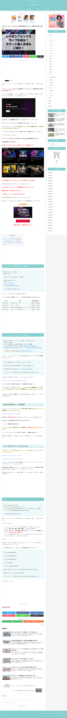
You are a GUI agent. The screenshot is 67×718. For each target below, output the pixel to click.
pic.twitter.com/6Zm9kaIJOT (23, 510)
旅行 (50, 103)
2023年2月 (50, 201)
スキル (51, 50)
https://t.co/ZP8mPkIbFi (19, 572)
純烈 (51, 64)
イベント (4, 607)
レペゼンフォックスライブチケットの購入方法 (11, 239)
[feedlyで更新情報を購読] (12, 621)
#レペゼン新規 (11, 283)
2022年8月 (50, 217)
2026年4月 (50, 175)
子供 (50, 98)
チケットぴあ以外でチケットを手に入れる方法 (13, 242)
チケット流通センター (30, 450)
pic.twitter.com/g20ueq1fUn (26, 369)
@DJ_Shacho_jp (25, 345)
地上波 (51, 85)
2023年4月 (50, 196)
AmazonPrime (53, 77)
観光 (51, 71)
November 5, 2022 (16, 289)
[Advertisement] (23, 70)
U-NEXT (51, 82)
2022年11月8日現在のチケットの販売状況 (12, 241)
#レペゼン (6, 283)
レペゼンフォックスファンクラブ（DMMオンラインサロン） (15, 380)
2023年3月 (50, 199)
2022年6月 (50, 222)
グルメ (51, 48)
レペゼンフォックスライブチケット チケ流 (11, 455)
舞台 (51, 66)
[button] (64, 144)
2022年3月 (50, 230)
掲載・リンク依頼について (61, 713)
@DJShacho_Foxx (33, 345)
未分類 (50, 106)
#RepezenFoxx (14, 347)
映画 (51, 58)
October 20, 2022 (34, 372)
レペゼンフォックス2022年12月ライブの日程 (11, 238)
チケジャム (38, 450)
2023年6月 (50, 191)
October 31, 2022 (28, 351)
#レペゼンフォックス (8, 282)
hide (14, 235)
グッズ (51, 93)
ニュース (52, 56)
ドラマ (50, 74)
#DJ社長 (28, 347)
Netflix (51, 79)
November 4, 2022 (17, 513)
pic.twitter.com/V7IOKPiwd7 (36, 347)
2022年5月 (50, 225)
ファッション (51, 87)
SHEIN (51, 90)
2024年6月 (50, 185)
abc (57, 160)
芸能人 (51, 69)
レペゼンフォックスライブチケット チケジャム (12, 458)
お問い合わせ (41, 713)
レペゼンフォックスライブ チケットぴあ (11, 413)
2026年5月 (50, 172)
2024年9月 (50, 177)
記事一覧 (45, 713)
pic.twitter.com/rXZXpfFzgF (13, 285)
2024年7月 (50, 183)
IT (50, 37)
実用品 (50, 101)
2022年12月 (50, 207)
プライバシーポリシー (52, 713)
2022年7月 (50, 220)
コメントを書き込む (23, 699)
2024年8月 (50, 180)
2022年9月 (50, 214)
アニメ (51, 42)
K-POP (51, 40)
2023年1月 (50, 204)
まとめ (3, 244)
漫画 (51, 61)
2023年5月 (50, 193)
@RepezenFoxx (7, 347)
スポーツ (52, 53)
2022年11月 (50, 209)
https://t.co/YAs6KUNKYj (28, 365)
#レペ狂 (5, 285)
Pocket (10, 80)
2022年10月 (50, 212)
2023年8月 (50, 188)
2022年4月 (50, 228)
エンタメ (8, 607)
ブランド (52, 95)
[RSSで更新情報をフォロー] (33, 621)
